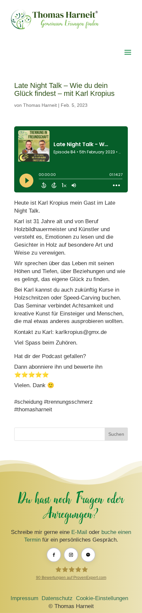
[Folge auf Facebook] (54, 555)
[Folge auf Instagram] (71, 555)
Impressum (24, 598)
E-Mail (79, 532)
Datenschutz (57, 598)
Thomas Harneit (40, 105)
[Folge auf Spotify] (88, 555)
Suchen (116, 434)
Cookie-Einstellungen (102, 598)
